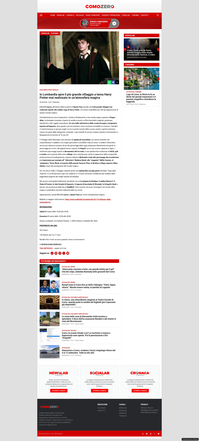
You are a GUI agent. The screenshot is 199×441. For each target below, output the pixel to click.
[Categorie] (41, 15)
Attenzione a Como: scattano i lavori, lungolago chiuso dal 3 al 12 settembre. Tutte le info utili (88, 351)
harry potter (60, 248)
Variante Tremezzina (111, 15)
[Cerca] (158, 15)
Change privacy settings (190, 439)
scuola (73, 330)
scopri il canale (58, 391)
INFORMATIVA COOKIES (149, 410)
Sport (72, 267)
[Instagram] (59, 253)
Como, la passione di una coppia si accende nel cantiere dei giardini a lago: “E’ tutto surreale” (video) (146, 51)
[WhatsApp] (52, 253)
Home (52, 15)
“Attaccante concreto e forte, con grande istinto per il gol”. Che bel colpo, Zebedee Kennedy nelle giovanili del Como (88, 270)
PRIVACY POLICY (147, 408)
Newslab (60, 15)
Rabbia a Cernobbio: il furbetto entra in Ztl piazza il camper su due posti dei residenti (145, 96)
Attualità (66, 267)
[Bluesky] (67, 253)
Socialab (80, 15)
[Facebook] (55, 253)
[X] (63, 253)
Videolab (126, 15)
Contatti (145, 15)
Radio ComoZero (93, 15)
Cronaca (70, 15)
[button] (99, 23)
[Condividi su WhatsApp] (109, 82)
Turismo (135, 15)
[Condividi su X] (117, 82)
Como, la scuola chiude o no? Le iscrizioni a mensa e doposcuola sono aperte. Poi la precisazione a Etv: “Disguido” (86, 335)
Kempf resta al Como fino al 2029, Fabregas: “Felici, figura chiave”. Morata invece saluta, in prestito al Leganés (88, 286)
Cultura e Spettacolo (49, 90)
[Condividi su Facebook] (113, 82)
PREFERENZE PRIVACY (149, 412)
